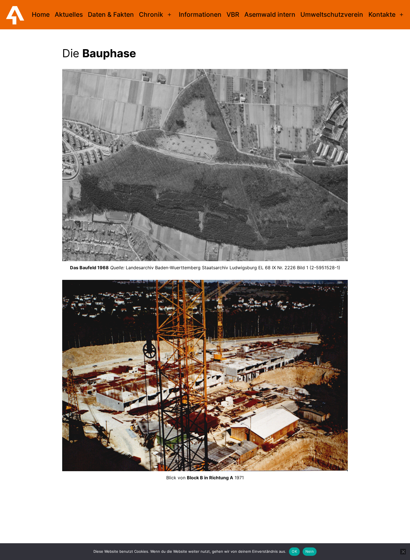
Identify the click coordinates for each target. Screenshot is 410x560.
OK (294, 551)
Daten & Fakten (111, 14)
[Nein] (403, 551)
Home (41, 14)
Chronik (151, 14)
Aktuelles (69, 14)
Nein (309, 551)
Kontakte (381, 14)
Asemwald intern (269, 14)
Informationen (200, 14)
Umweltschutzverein (331, 14)
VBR (232, 14)
